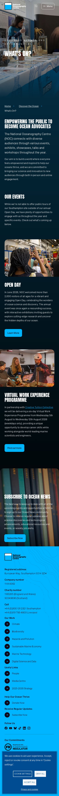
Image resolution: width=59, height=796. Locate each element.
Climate (16, 624)
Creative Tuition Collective (39, 407)
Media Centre (19, 681)
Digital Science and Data (24, 661)
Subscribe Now (19, 714)
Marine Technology (21, 653)
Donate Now (18, 702)
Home (8, 106)
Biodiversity (18, 631)
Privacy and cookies (29, 789)
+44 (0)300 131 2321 (15, 608)
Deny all (40, 773)
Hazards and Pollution (23, 639)
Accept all (29, 782)
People (15, 673)
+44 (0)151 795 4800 (16, 612)
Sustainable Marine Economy (26, 646)
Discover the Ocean (29, 106)
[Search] (36, 6)
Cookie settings (22, 773)
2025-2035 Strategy (22, 688)
